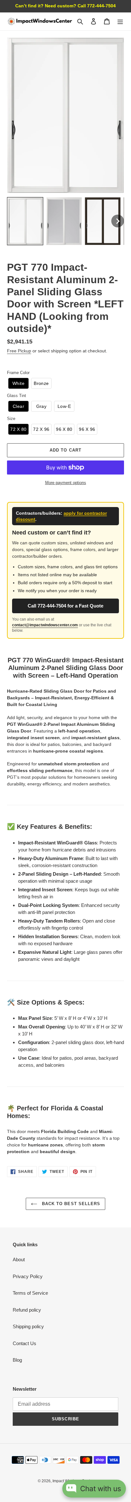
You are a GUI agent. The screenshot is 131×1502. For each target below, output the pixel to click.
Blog (17, 1360)
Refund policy (27, 1310)
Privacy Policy (28, 1276)
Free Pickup (19, 350)
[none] (25, 221)
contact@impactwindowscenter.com (45, 625)
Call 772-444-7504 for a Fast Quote (65, 605)
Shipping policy (28, 1326)
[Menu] (120, 21)
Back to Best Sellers (70, 1203)
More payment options (65, 482)
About (19, 1259)
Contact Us (24, 1343)
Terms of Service (30, 1293)
